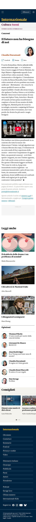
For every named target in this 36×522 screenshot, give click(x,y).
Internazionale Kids (11, 499)
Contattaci (7, 439)
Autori (5, 477)
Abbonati (11, 201)
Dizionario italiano (10, 461)
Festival (6, 447)
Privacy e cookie (9, 451)
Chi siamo (7, 435)
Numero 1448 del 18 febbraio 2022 (11, 29)
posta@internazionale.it (10, 191)
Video (5, 455)
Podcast (6, 487)
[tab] (16, 419)
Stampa (17, 60)
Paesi (5, 473)
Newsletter (7, 481)
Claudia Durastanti (10, 55)
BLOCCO (12, 345)
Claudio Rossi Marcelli (19, 370)
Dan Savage (14, 379)
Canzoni (5, 33)
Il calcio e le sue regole (17, 372)
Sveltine (12, 381)
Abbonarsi (25, 12)
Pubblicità (7, 469)
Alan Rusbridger (16, 352)
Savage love (7, 491)
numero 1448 (26, 196)
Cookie (9, 518)
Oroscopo (7, 465)
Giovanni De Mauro (17, 343)
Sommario (7, 443)
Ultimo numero (9, 495)
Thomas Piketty (16, 334)
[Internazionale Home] (11, 429)
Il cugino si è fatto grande (18, 363)
